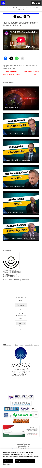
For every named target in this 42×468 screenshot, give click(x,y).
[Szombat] (6, 417)
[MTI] (34, 411)
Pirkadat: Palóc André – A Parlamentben (17, 160)
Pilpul (33, 66)
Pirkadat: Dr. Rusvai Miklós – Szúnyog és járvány (19, 238)
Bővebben (7, 464)
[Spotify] (25, 18)
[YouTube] (18, 18)
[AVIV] (11, 400)
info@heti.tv (11, 270)
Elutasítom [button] (30, 461)
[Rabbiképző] (10, 417)
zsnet (13, 68)
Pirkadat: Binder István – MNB (13, 212)
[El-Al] (24, 400)
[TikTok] (21, 18)
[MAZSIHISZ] (21, 405)
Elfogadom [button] (20, 461)
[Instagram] (28, 18)
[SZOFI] (25, 411)
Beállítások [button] (8, 461)
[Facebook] (15, 18)
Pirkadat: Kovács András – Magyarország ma (18, 134)
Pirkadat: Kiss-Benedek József (14, 186)
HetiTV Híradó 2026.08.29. (12, 108)
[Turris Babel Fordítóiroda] (12, 411)
